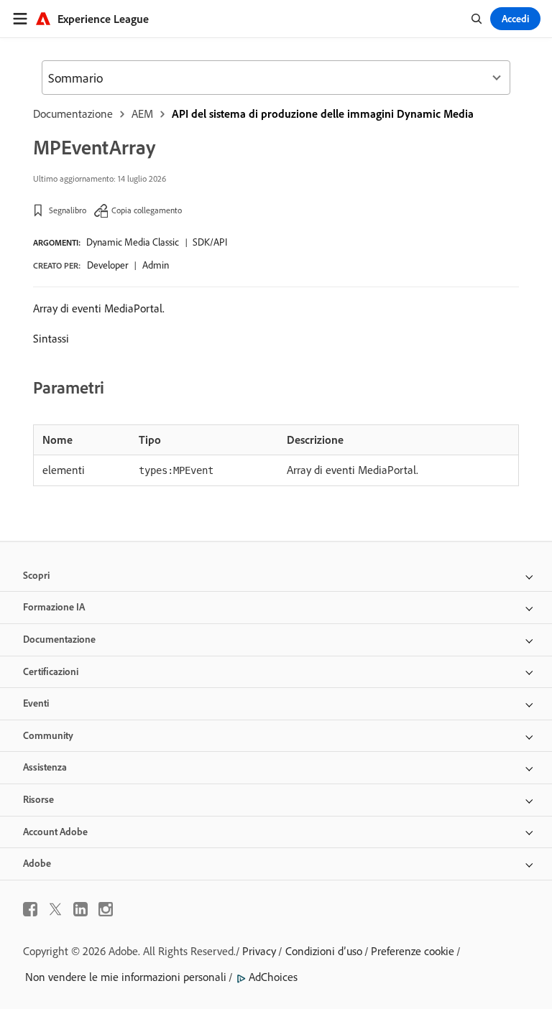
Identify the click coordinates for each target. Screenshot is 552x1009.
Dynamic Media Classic (132, 242)
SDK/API (210, 242)
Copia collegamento (146, 210)
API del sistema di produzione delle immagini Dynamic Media (323, 113)
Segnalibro (67, 210)
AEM (142, 113)
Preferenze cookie (412, 951)
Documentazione (73, 113)
